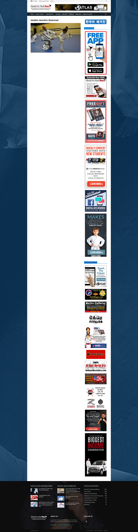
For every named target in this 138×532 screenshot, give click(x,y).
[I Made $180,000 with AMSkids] (34, 497)
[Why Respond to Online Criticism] (60, 498)
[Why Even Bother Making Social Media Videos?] (60, 505)
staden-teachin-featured (39, 18)
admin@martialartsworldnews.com (65, 524)
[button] (105, 14)
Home (32, 18)
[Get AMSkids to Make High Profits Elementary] (34, 490)
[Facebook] (106, 1)
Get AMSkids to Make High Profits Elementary (46, 489)
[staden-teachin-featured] (56, 52)
